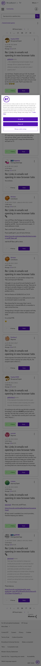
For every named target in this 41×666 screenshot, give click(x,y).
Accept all (20, 119)
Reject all (20, 124)
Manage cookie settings (21, 129)
